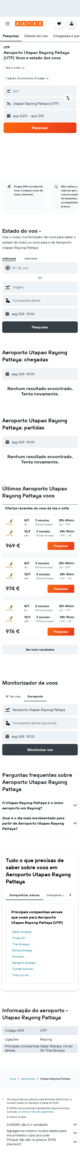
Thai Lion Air (20, 975)
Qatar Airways (21, 932)
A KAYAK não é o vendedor (27, 1124)
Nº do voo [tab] (13, 696)
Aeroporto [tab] (35, 696)
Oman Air (18, 938)
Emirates (18, 957)
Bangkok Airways (24, 963)
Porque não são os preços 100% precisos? (31, 1141)
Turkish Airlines (22, 969)
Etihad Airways (22, 950)
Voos (13, 1078)
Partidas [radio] (31, 258)
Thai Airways (20, 944)
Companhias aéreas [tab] (24, 895)
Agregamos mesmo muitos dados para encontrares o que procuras (36, 1132)
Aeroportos (28, 1078)
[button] (7, 24)
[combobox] (44, 287)
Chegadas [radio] (9, 258)
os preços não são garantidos (36, 1111)
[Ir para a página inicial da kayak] (29, 23)
